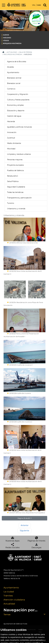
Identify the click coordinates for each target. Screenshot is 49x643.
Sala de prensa (25, 52)
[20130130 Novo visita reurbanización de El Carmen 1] (24, 437)
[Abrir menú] (3, 5)
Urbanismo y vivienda (16, 209)
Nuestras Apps (13, 541)
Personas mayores (14, 160)
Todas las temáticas (15, 192)
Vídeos (6, 40)
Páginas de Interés (36, 541)
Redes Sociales (12, 547)
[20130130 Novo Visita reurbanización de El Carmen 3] (24, 258)
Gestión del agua (14, 116)
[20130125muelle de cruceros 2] (24, 408)
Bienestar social (13, 83)
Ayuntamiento (13, 72)
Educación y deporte (15, 111)
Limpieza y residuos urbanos (19, 154)
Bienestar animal (14, 78)
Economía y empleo (15, 105)
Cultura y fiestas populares (18, 100)
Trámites (8, 595)
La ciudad (9, 591)
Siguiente (24, 530)
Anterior (24, 525)
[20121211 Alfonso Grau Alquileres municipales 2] (24, 499)
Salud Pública (12, 181)
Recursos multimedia (13, 54)
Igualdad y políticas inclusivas (19, 127)
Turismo (10, 203)
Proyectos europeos (15, 165)
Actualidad (9, 603)
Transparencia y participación (19, 198)
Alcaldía (10, 67)
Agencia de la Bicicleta (16, 61)
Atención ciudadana (14, 599)
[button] (24, 518)
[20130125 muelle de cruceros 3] (24, 351)
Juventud (11, 138)
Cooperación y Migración (17, 94)
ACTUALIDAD (12, 52)
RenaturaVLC (12, 176)
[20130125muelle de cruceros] (24, 380)
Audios (6, 35)
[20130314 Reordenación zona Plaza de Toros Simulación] (24, 289)
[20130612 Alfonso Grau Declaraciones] (24, 229)
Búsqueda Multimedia (12, 43)
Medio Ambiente (14, 143)
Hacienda (11, 121)
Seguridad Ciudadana (16, 187)
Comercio (11, 89)
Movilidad (11, 149)
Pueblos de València (15, 170)
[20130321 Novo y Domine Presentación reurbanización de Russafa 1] (24, 320)
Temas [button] (7, 614)
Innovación (11, 132)
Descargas (36, 547)
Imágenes (7, 38)
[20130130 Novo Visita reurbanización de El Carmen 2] (24, 468)
